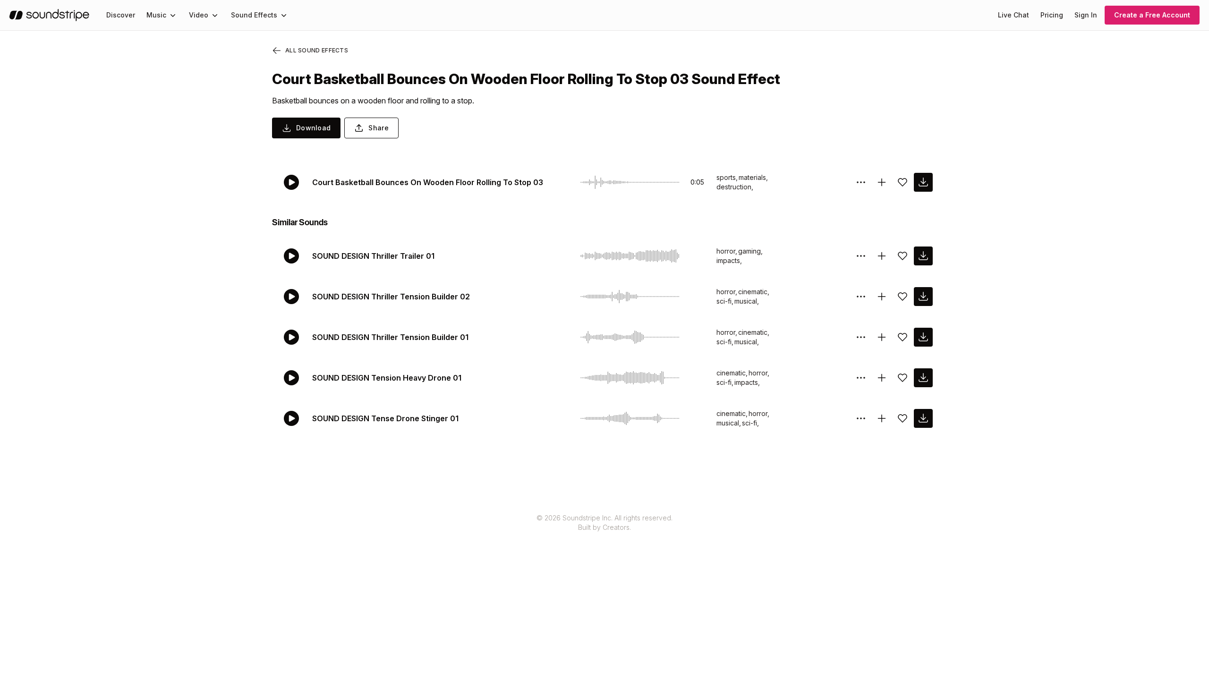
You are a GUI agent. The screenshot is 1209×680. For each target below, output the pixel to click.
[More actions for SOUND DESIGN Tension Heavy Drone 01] (860, 377)
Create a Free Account (1152, 15)
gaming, (750, 251)
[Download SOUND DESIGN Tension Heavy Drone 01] (923, 377)
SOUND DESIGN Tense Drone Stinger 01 (385, 418)
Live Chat (1013, 15)
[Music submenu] (173, 15)
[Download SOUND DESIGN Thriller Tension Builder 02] (923, 296)
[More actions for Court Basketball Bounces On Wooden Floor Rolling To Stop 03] (860, 182)
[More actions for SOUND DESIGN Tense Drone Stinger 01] (860, 418)
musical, (746, 301)
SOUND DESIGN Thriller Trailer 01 (373, 256)
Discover (120, 15)
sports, (727, 177)
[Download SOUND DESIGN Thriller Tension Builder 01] (923, 337)
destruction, (734, 187)
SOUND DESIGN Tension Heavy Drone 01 (386, 377)
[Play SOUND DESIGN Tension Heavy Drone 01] (291, 377)
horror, (726, 251)
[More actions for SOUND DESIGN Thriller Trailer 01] (860, 255)
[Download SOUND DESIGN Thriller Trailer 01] (923, 255)
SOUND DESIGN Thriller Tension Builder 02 (391, 296)
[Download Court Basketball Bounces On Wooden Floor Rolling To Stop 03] (923, 182)
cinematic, (753, 292)
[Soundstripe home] (49, 15)
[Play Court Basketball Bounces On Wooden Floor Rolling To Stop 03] (291, 182)
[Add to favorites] (902, 182)
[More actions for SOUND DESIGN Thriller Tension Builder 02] (860, 296)
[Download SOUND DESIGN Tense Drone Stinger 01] (923, 418)
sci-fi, (724, 301)
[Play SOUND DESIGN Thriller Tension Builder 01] (291, 337)
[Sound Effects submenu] (284, 15)
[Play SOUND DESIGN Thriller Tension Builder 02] (291, 296)
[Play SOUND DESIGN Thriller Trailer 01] (291, 256)
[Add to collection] (881, 182)
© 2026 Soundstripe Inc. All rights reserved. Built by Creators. (604, 522)
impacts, (729, 260)
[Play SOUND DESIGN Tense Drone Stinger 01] (291, 418)
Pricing (1051, 15)
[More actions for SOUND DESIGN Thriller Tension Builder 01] (860, 337)
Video (198, 15)
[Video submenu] (215, 15)
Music (156, 15)
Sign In (1085, 15)
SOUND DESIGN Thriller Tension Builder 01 (390, 337)
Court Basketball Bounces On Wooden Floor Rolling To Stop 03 (427, 182)
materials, (753, 177)
